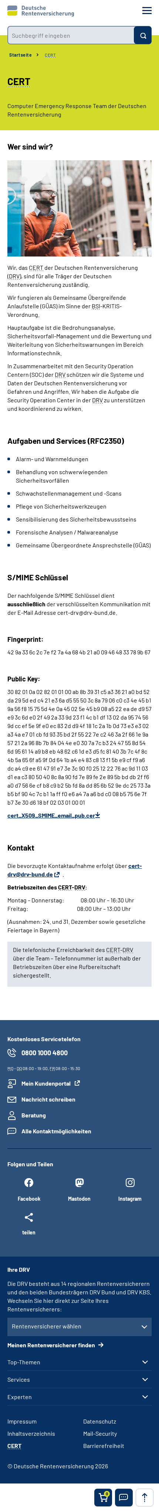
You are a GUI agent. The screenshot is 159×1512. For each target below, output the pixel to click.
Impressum (22, 1421)
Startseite (20, 54)
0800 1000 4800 (44, 1053)
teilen (28, 1232)
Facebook (29, 1199)
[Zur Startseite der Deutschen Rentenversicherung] (40, 11)
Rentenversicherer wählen (46, 1326)
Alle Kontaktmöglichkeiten (56, 1130)
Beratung (33, 1115)
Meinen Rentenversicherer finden (51, 1344)
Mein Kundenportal (46, 1083)
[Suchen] (143, 35)
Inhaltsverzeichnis (31, 1433)
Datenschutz (99, 1421)
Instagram (130, 1199)
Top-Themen (23, 1362)
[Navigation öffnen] (147, 10)
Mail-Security (100, 1433)
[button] (124, 1497)
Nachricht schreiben (48, 1099)
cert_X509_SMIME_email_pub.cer (51, 815)
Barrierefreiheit (103, 1445)
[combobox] (70, 35)
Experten (19, 1397)
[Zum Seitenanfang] (144, 1497)
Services (18, 1379)
